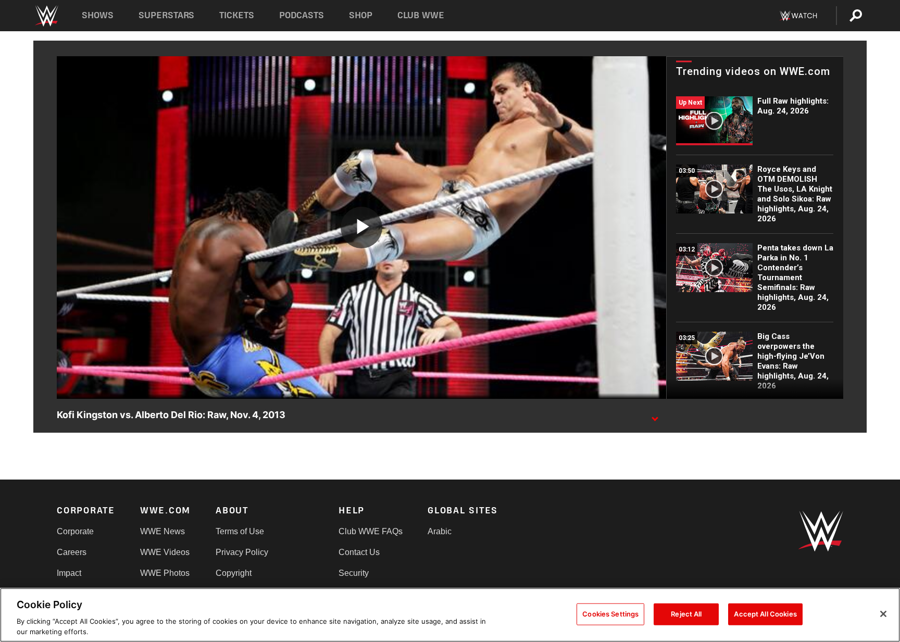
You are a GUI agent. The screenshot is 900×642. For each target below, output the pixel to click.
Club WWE (420, 15)
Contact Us (359, 552)
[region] (450, 615)
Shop (360, 15)
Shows (98, 15)
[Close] (883, 613)
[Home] (46, 16)
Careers (71, 552)
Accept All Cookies (765, 614)
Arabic (440, 531)
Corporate (75, 531)
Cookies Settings (610, 614)
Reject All (686, 614)
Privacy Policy (242, 552)
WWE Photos (165, 573)
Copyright (234, 573)
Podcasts (301, 15)
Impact (69, 573)
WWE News (162, 531)
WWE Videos (165, 552)
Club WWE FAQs (371, 531)
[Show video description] (654, 415)
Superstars (167, 15)
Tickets (236, 15)
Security (354, 573)
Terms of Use (240, 531)
